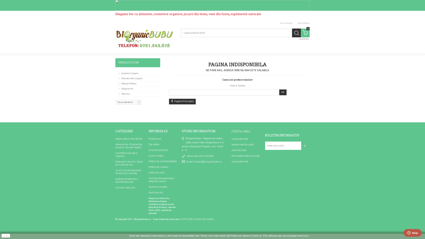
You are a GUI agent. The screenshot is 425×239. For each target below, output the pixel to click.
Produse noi (155, 138)
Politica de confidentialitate (163, 161)
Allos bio (125, 94)
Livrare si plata (156, 155)
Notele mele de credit (243, 144)
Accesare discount (158, 150)
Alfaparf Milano (128, 83)
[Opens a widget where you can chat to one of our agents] (412, 233)
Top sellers (154, 144)
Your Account (286, 23)
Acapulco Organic (129, 73)
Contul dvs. (304, 39)
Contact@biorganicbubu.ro (208, 161)
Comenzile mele (240, 139)
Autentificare (304, 23)
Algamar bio (127, 88)
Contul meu (241, 131)
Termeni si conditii (158, 187)
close (6, 235)
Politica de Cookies (158, 167)
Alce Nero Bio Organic (132, 78)
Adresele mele (239, 150)
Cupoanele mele (240, 161)
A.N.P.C (183, 219)
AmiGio (210, 219)
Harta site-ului (156, 192)
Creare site (200, 219)
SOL (191, 219)
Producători (128, 62)
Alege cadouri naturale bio (128, 138)
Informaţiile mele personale (246, 156)
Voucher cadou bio (125, 187)
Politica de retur (157, 172)
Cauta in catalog (237, 85)
